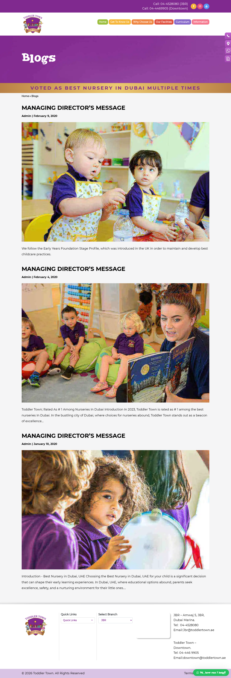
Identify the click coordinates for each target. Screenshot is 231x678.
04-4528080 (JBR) (174, 4)
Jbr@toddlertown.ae (198, 630)
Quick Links (70, 620)
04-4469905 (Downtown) (168, 8)
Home (102, 21)
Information (200, 21)
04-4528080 (189, 625)
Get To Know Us (119, 21)
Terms (188, 673)
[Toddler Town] (33, 24)
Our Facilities (164, 21)
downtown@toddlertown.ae (204, 658)
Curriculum (182, 21)
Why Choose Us (142, 21)
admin (27, 116)
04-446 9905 (189, 653)
